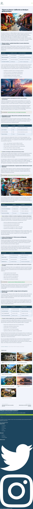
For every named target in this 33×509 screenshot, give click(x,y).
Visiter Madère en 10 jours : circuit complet (8, 386)
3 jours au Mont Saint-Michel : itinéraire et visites (24, 386)
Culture (3, 429)
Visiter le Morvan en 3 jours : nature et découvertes (23, 374)
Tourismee (2, 346)
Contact (3, 434)
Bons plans (3, 430)
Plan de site (3, 436)
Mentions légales (4, 437)
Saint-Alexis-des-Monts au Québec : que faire (8, 405)
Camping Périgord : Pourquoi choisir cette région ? (8, 362)
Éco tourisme (4, 428)
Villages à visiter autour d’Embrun (7, 374)
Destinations (6, 346)
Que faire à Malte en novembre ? (22, 362)
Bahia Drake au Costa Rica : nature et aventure (25, 405)
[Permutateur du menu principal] (32, 3)
